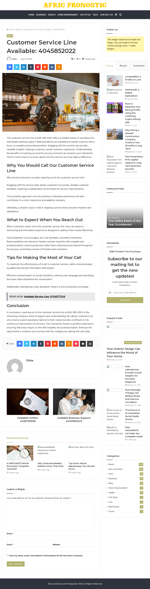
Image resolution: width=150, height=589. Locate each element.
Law (110, 502)
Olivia (14, 59)
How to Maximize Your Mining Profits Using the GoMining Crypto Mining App (133, 113)
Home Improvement (68, 15)
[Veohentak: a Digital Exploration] (115, 93)
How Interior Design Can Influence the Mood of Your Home (123, 352)
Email (10, 544)
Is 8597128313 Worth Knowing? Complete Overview (18, 466)
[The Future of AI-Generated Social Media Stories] (115, 415)
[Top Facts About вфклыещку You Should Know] (82, 453)
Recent (123, 65)
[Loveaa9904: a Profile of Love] (115, 80)
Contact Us (106, 15)
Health (52, 15)
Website (56, 544)
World (18, 29)
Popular (109, 65)
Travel (111, 511)
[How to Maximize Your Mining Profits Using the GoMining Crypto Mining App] (115, 107)
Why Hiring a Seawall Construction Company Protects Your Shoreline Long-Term (134, 139)
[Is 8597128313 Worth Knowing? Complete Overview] (20, 453)
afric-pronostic (115, 469)
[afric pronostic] (75, 5)
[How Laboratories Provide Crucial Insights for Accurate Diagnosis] (115, 370)
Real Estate (114, 506)
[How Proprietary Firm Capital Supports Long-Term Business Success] (115, 164)
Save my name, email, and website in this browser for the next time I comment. (46, 555)
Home (31, 15)
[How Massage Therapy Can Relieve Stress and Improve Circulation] (115, 393)
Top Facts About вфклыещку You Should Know (82, 466)
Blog (111, 483)
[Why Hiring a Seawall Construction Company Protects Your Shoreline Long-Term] (115, 134)
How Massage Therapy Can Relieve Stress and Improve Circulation (132, 396)
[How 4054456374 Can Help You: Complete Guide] (115, 431)
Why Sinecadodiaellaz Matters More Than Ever (51, 464)
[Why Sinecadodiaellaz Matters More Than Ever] (51, 453)
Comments (139, 65)
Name (10, 533)
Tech (95, 15)
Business (41, 15)
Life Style (85, 15)
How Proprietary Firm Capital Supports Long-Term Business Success (134, 162)
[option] (125, 212)
